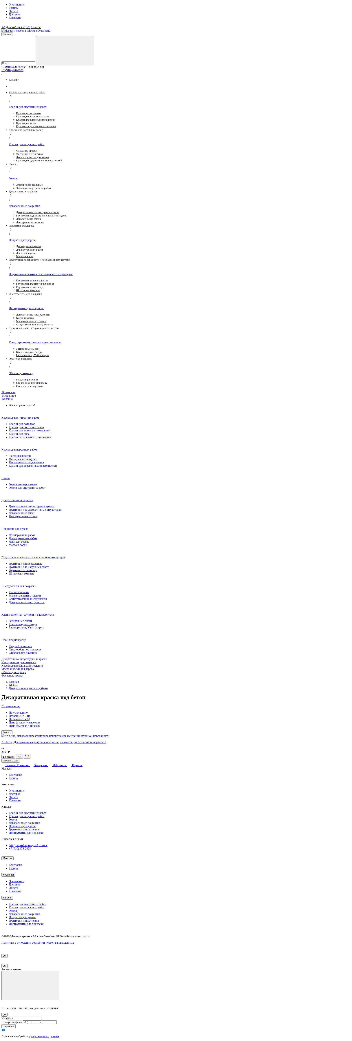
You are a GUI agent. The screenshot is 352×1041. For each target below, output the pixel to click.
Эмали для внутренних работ (27, 487)
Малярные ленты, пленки (25, 595)
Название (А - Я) (19, 715)
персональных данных (45, 1036)
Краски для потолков (22, 423)
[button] (7, 398)
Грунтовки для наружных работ (29, 566)
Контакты (15, 17)
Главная (14, 681)
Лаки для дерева (19, 541)
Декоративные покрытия (24, 822)
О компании (16, 4)
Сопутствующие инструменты (28, 598)
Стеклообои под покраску (25, 649)
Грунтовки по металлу (23, 570)
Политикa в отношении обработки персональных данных (37, 942)
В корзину (8, 756)
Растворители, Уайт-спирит (26, 627)
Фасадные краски (20, 455)
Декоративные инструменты (27, 602)
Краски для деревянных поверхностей (33, 465)
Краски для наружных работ (26, 816)
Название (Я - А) (19, 719)
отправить (8, 1026)
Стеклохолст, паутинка (23, 652)
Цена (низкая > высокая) (24, 722)
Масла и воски (18, 544)
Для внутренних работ (23, 538)
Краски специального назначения (30, 437)
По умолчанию (18, 712)
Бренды (13, 7)
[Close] (30, 985)
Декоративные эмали (22, 513)
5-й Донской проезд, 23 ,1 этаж (28, 845)
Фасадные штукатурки (23, 459)
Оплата (13, 11)
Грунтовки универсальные (25, 563)
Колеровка (15, 774)
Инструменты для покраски (18, 662)
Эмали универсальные (23, 484)
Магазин (7, 858)
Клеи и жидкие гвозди (23, 624)
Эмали (13, 819)
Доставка (14, 14)
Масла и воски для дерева (17, 668)
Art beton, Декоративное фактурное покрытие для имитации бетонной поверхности (53, 742)
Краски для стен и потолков (26, 427)
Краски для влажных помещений (29, 430)
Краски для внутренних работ (27, 812)
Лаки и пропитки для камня (26, 462)
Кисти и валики (19, 592)
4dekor (13, 685)
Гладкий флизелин (20, 646)
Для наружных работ (22, 535)
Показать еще (10, 760)
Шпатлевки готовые (21, 573)
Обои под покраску (13, 672)
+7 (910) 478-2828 (12, 66)
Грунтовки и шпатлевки (24, 829)
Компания (8, 874)
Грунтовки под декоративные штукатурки (35, 509)
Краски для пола (19, 433)
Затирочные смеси (20, 620)
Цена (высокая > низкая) (24, 725)
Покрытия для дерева (22, 826)
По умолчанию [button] (10, 706)
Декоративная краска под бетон (28, 688)
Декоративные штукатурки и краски (31, 506)
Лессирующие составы (23, 516)
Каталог (7, 897)
